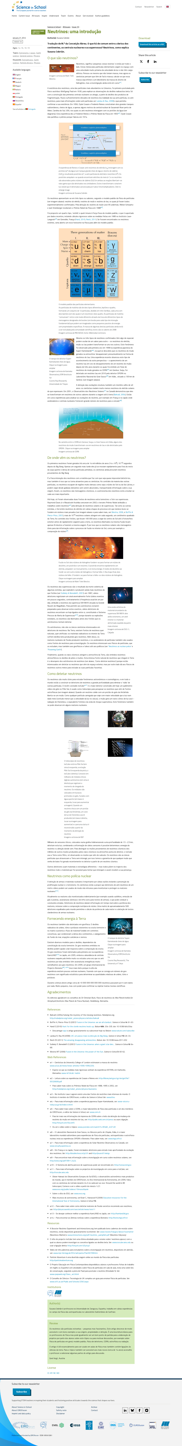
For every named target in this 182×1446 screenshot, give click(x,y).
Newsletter (149, 6)
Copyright (60, 1407)
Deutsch (18, 82)
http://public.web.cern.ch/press (100, 1119)
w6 (107, 376)
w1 (120, 82)
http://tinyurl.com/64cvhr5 (63, 1122)
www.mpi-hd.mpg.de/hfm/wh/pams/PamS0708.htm (75, 1252)
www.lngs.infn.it (115, 1138)
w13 (57, 954)
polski (17, 93)
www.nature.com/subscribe (123, 1030)
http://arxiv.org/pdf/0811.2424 (63, 1160)
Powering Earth (54, 649)
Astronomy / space (27, 52)
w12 (56, 891)
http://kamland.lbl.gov (120, 1213)
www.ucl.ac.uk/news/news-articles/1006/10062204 (72, 1065)
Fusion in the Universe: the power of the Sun (84, 1051)
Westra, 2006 (117, 512)
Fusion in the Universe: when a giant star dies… (95, 1044)
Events (71, 15)
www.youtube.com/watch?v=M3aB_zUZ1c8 (96, 1126)
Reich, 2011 (91, 219)
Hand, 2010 (80, 219)
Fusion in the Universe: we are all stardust (94, 1022)
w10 (76, 615)
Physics (37, 55)
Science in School (54, 26)
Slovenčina (19, 100)
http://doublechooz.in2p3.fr (77, 1153)
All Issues (36, 15)
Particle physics (26, 62)
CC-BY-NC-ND (53, 1373)
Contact (138, 6)
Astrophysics (27, 59)
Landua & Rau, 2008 (104, 100)
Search (159, 6)
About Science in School (22, 1407)
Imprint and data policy (21, 1413)
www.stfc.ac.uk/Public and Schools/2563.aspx (69, 1281)
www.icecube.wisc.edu (121, 1242)
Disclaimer (60, 1413)
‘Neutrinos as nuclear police (119, 646)
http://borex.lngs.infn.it (118, 1217)
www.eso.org (79, 1193)
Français (18, 78)
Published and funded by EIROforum (25, 1435)
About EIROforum (19, 1410)
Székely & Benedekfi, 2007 (72, 593)
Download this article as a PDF (152, 44)
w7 (105, 391)
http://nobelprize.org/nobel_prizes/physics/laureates (74, 1088)
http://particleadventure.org (61, 1260)
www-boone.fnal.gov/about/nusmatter (116, 1231)
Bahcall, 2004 (119, 394)
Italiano (18, 89)
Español (18, 104)
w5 (108, 369)
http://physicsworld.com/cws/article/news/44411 (74, 1209)
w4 (93, 350)
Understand (54, 15)
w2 (119, 113)
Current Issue (24, 15)
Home (14, 15)
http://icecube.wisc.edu (59, 1172)
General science (26, 55)
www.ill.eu (111, 1097)
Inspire (44, 15)
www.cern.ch (95, 1112)
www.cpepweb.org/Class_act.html (64, 1274)
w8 (120, 400)
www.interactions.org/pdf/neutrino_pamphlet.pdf (89, 1234)
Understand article (38, 32)
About (78, 15)
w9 (67, 531)
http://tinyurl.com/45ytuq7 (78, 1245)
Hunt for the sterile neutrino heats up (78, 1026)
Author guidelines (102, 15)
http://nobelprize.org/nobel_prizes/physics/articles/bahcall (74, 1018)
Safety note (61, 1410)
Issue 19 (75, 26)
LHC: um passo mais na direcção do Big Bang (89, 1035)
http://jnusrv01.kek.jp (101, 1153)
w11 (85, 685)
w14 (66, 967)
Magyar (18, 86)
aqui (64, 1030)
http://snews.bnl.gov (122, 1164)
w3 (56, 219)
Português (19, 97)
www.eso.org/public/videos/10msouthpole (70, 1189)
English (18, 74)
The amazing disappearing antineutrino (80, 1040)
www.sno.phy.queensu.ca (60, 1145)
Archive (94, 1407)
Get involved (88, 15)
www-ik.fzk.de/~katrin (70, 1073)
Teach (63, 15)
